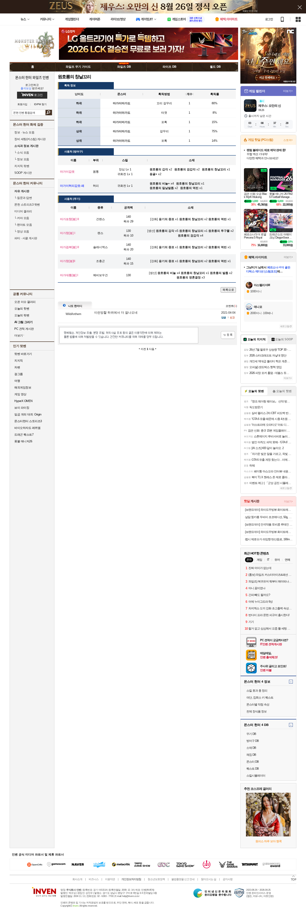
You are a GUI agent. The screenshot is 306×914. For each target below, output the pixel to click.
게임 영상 (20, 394)
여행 (17, 380)
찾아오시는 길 (208, 879)
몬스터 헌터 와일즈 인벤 (32, 77)
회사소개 (77, 879)
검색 (48, 112)
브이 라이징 (21, 407)
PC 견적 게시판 (24, 328)
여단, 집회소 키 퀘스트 (259, 697)
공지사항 (228, 879)
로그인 (269, 19)
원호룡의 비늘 (166, 273)
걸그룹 (18, 374)
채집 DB (251, 754)
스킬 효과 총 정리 (256, 690)
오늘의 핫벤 (21, 308)
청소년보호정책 (156, 879)
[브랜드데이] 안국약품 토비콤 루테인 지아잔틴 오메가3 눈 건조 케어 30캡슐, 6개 (269, 524)
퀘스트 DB (252, 768)
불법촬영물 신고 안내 (182, 879)
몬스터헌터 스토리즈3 (28, 421)
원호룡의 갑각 (165, 230)
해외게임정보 (22, 387)
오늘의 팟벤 (21, 315)
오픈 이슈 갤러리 (25, 301)
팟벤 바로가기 (23, 353)
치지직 (18, 360)
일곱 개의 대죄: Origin (27, 414)
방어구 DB (252, 740)
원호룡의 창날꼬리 (191, 219)
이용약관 (110, 879)
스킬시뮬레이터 (255, 775)
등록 (228, 335)
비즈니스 (94, 879)
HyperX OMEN (23, 400)
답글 (223, 317)
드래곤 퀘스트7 (23, 434)
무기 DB (251, 734)
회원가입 (22, 104)
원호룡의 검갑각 (188, 235)
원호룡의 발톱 (219, 273)
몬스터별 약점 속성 (257, 704)
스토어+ (288, 140)
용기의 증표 (166, 219)
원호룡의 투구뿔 (219, 230)
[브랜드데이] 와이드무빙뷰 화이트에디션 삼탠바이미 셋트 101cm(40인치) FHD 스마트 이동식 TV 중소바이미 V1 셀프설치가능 (269, 509)
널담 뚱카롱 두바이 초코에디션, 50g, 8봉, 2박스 (269, 517)
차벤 (17, 367)
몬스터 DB (252, 761)
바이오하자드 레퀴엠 (27, 427)
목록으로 (228, 289)
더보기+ (288, 91)
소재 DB (251, 747)
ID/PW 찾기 (40, 104)
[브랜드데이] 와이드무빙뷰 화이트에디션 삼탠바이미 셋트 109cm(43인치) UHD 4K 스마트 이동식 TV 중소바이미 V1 (269, 532)
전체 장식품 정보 (256, 711)
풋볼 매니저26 (23, 441)
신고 (232, 317)
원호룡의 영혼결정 (189, 277)
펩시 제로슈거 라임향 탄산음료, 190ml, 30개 (269, 539)
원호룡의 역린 (217, 219)
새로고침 (284, 326)
